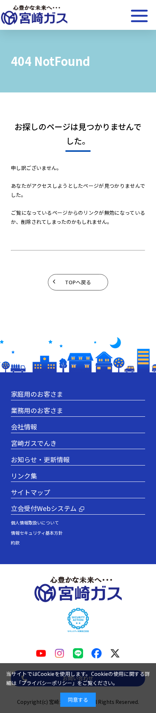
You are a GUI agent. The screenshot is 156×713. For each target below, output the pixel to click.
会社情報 (24, 426)
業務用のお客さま (37, 410)
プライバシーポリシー (46, 682)
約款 (15, 542)
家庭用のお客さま (37, 394)
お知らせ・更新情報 (40, 459)
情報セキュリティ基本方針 (37, 533)
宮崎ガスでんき (34, 443)
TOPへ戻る (78, 282)
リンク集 (24, 475)
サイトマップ (30, 492)
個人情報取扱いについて (35, 522)
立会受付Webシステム (44, 508)
